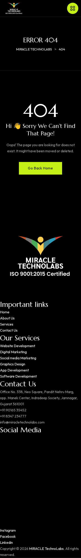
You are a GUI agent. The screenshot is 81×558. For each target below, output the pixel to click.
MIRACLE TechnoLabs (46, 548)
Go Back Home (40, 168)
